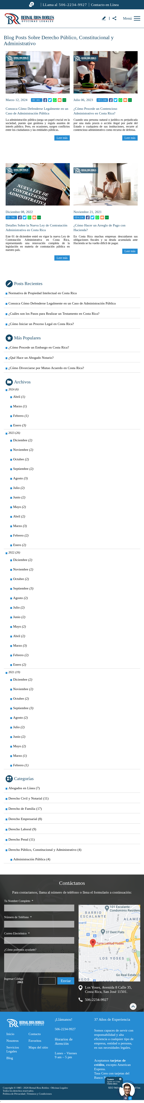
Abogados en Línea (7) (24, 788)
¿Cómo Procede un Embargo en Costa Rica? (38, 347)
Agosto (20, 478)
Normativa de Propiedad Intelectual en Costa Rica (42, 293)
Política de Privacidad (14, 1093)
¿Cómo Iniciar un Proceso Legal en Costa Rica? (41, 324)
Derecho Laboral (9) (22, 829)
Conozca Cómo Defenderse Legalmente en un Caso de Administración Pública (37, 111)
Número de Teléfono (18, 917)
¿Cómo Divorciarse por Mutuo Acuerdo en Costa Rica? (46, 368)
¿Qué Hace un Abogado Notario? (31, 358)
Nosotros (12, 1041)
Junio (19, 497)
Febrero (20, 416)
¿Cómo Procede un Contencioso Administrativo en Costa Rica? (95, 111)
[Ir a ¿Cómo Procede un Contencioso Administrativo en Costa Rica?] (106, 72)
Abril (19, 397)
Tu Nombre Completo (18, 901)
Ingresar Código (13, 980)
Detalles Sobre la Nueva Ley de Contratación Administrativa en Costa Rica (36, 227)
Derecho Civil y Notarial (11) (28, 798)
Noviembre (23, 450)
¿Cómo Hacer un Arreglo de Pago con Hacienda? (99, 227)
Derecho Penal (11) (21, 839)
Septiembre (23, 469)
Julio (19, 488)
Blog (9, 1058)
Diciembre (22, 440)
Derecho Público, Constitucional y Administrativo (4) (44, 850)
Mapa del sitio (38, 1047)
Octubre (21, 459)
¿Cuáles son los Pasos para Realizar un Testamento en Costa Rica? (53, 313)
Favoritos (34, 1041)
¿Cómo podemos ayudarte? (20, 949)
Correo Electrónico (17, 933)
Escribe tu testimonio (103, 18)
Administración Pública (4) (31, 859)
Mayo (19, 507)
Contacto (34, 1034)
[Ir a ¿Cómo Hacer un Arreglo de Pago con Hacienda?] (106, 184)
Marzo (20, 406)
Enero (19, 425)
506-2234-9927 (96, 1000)
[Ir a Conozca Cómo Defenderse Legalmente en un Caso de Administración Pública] (38, 72)
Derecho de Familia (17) (25, 808)
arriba (133, 1006)
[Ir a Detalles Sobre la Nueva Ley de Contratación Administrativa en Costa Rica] (38, 184)
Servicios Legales (12, 1049)
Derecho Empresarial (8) (25, 819)
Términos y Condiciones (39, 1093)
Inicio (10, 1034)
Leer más (62, 137)
